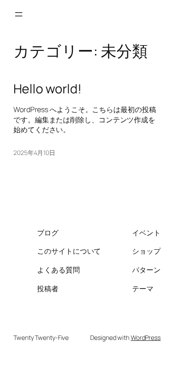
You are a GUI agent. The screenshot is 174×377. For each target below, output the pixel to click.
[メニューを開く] (18, 14)
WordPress (146, 337)
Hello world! (47, 89)
